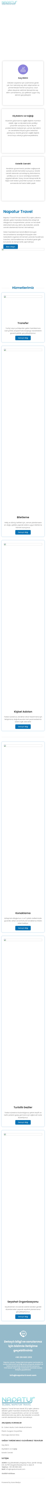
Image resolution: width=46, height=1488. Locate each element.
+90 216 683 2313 (15, 1467)
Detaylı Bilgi (23, 338)
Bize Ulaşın (10, 246)
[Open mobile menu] (43, 3)
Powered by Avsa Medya (11, 1482)
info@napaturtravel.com (23, 1375)
